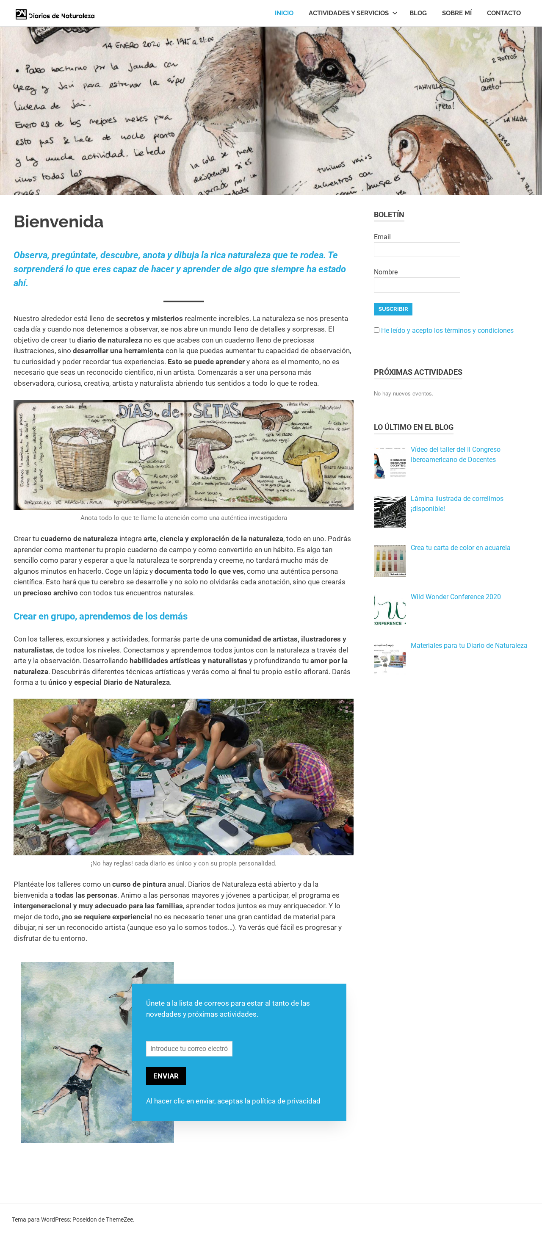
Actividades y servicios (349, 13)
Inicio (284, 13)
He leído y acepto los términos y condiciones (447, 330)
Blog (418, 13)
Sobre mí (457, 13)
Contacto (504, 13)
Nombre (386, 272)
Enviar (166, 1076)
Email (382, 237)
